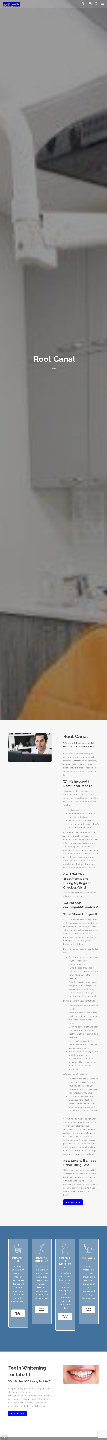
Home (53, 369)
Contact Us (17, 1413)
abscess (76, 761)
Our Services (73, 1202)
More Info (18, 1313)
